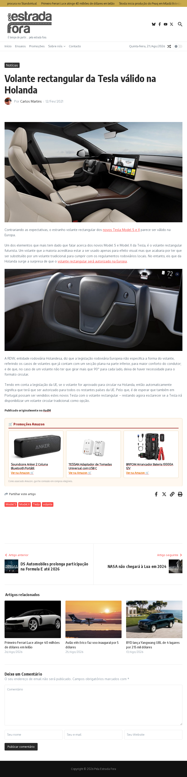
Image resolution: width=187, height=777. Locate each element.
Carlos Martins (31, 101)
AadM (47, 410)
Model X (24, 504)
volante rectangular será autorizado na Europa (92, 261)
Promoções (37, 46)
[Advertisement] (93, 24)
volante (47, 504)
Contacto (75, 46)
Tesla (36, 504)
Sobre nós (55, 46)
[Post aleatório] (169, 46)
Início (8, 46)
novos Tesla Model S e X (121, 230)
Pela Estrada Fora (30, 22)
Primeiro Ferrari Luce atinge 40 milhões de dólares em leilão (32, 644)
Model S (11, 504)
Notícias (12, 65)
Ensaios (20, 46)
